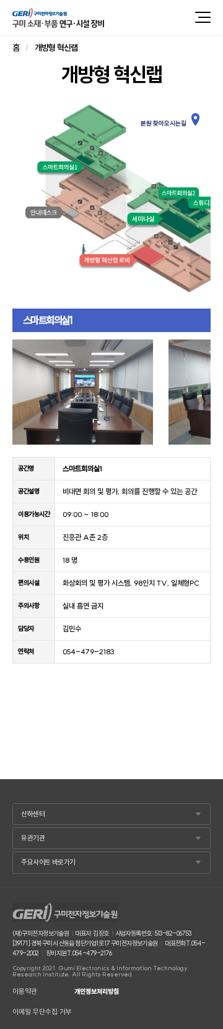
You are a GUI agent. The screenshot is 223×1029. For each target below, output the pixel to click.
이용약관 (24, 991)
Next (194, 392)
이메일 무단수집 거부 (42, 1012)
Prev (28, 392)
